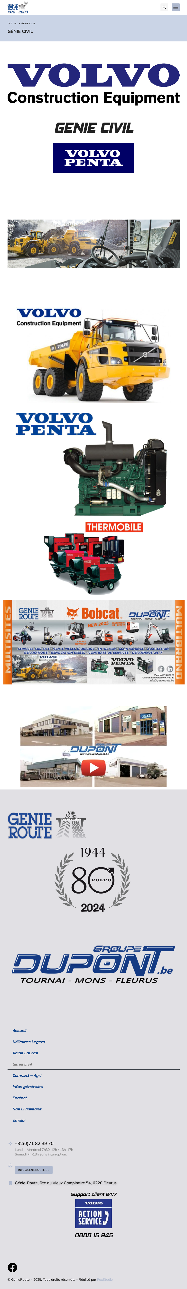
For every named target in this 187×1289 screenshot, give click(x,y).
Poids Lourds (25, 1053)
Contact (19, 1098)
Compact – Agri (26, 1075)
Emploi (18, 1120)
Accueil (19, 1030)
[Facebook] (12, 1267)
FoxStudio (105, 1279)
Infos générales (27, 1086)
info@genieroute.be (33, 1170)
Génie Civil (22, 1064)
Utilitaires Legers (28, 1041)
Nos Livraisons (26, 1109)
